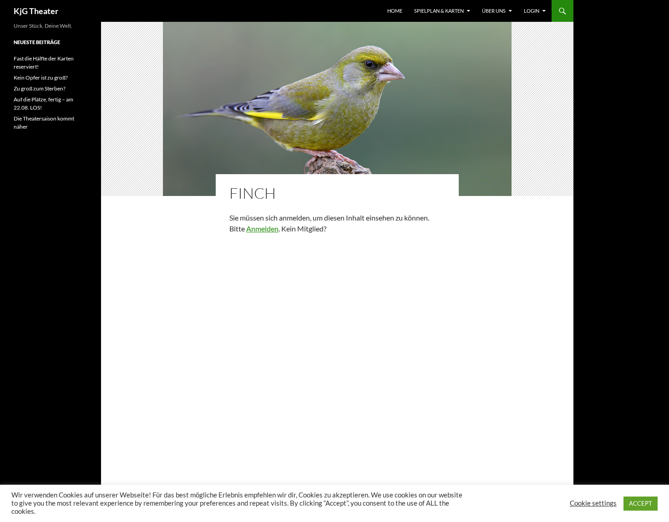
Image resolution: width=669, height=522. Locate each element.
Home (394, 11)
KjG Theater (36, 11)
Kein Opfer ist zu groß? (41, 77)
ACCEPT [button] (640, 503)
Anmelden (262, 228)
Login (531, 11)
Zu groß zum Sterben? (40, 88)
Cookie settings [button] (593, 503)
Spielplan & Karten (439, 11)
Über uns (494, 11)
